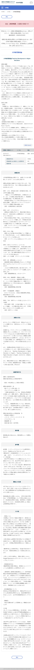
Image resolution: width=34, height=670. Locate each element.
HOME (3, 11)
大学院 (8, 11)
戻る (7, 16)
